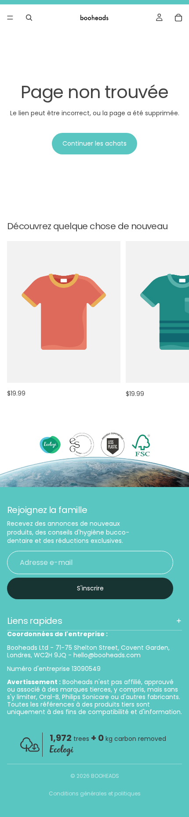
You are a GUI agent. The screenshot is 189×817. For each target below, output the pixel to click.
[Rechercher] (29, 17)
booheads (105, 776)
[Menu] (10, 17)
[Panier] (178, 17)
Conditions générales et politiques (95, 793)
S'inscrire (90, 588)
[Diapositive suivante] (172, 319)
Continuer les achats (94, 143)
